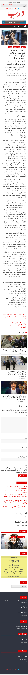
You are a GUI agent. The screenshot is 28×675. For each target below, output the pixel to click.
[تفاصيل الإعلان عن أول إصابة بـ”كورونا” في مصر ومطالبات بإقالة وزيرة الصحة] (14, 336)
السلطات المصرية (17, 75)
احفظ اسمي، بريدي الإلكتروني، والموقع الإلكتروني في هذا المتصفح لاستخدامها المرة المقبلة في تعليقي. (14, 470)
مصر (26, 537)
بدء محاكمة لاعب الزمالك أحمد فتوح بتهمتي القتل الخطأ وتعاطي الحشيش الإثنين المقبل (14, 316)
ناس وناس (21, 537)
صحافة (10, 47)
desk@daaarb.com (21, 626)
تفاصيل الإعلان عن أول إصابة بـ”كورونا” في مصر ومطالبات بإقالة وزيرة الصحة (14, 350)
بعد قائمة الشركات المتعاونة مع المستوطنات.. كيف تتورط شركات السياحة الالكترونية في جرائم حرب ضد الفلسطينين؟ (15, 373)
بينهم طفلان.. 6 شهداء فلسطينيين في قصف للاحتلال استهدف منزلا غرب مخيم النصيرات (14, 325)
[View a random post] (15, 26)
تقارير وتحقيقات (16, 47)
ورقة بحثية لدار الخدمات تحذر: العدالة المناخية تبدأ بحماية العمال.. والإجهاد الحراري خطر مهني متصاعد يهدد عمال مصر (14, 496)
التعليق (24, 415)
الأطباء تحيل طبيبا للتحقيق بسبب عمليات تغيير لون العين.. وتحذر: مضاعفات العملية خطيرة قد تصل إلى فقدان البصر (15, 502)
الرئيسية (23, 47)
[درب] (25, 26)
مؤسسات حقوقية (10, 75)
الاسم (25, 438)
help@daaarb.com (21, 628)
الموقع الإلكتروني (22, 456)
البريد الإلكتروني (22, 447)
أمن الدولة (12, 73)
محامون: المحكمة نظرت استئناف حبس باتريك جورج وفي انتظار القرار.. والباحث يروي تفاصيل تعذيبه (14, 397)
